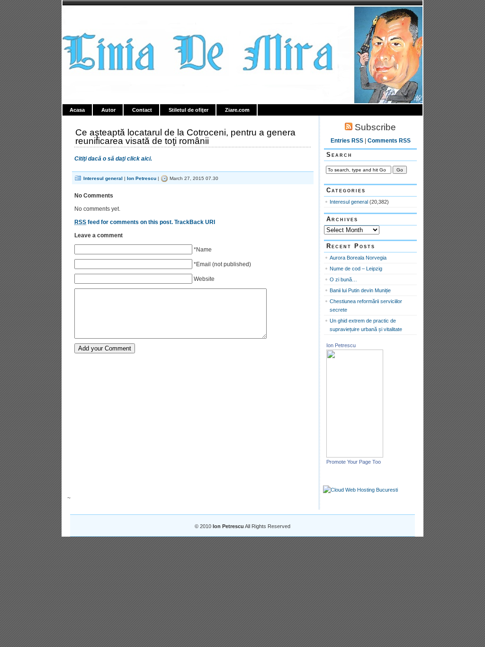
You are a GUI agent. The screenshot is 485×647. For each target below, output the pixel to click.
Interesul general (103, 178)
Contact (142, 110)
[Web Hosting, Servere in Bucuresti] (360, 490)
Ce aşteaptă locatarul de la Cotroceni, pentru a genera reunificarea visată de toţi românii (185, 136)
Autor (108, 110)
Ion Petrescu (103, 17)
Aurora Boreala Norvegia (358, 258)
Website (204, 279)
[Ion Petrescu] (354, 455)
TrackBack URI (194, 222)
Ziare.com (237, 110)
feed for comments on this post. (123, 222)
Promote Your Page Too (353, 462)
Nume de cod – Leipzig (356, 268)
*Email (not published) (222, 264)
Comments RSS (389, 140)
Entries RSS (347, 140)
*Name (203, 249)
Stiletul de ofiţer (188, 110)
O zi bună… (343, 279)
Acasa (77, 110)
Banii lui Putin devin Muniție (360, 290)
